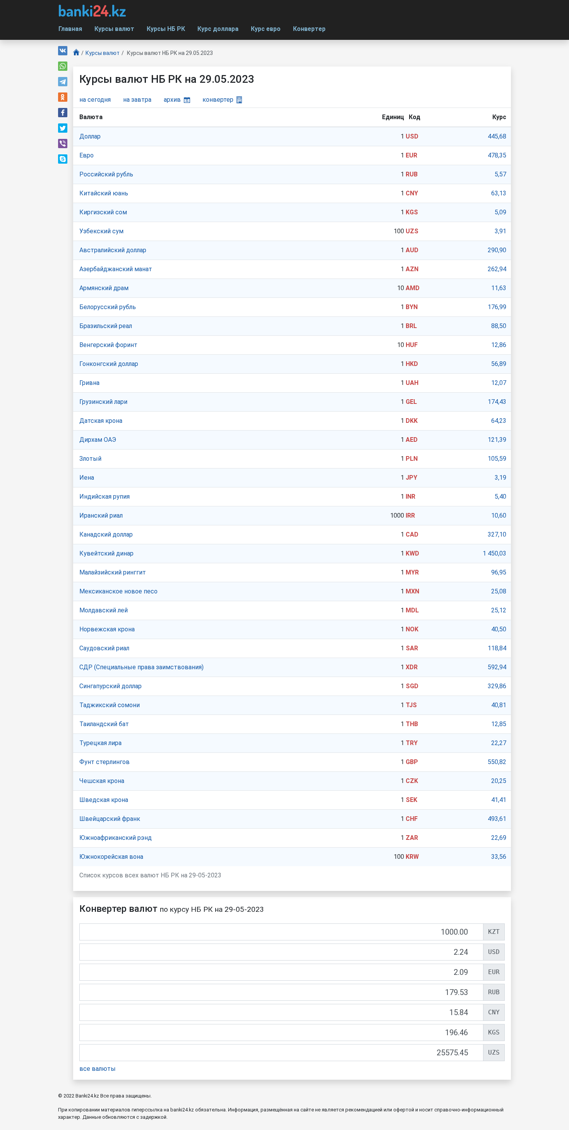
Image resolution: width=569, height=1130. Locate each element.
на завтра (137, 99)
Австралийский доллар (112, 250)
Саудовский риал (104, 648)
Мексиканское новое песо (118, 591)
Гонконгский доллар (108, 364)
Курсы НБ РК (166, 28)
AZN (412, 269)
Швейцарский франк (109, 818)
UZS (412, 231)
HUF (412, 345)
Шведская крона (103, 799)
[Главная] (76, 53)
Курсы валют (114, 28)
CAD (412, 534)
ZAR (412, 837)
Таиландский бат (104, 724)
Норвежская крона (107, 629)
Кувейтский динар (106, 553)
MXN (412, 591)
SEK (411, 799)
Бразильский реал (105, 326)
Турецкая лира (100, 743)
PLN (412, 458)
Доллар (90, 136)
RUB (412, 174)
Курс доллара (217, 28)
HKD (412, 364)
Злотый (90, 458)
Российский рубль (106, 174)
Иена (86, 477)
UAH (412, 382)
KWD (412, 553)
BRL (411, 326)
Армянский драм (104, 288)
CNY (412, 193)
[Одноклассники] (62, 97)
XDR (412, 667)
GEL (411, 401)
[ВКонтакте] (62, 50)
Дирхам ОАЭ (97, 439)
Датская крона (100, 420)
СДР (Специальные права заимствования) (141, 667)
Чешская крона (101, 781)
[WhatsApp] (62, 66)
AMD (413, 288)
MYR (412, 572)
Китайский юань (103, 193)
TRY (412, 743)
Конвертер (309, 28)
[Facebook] (62, 112)
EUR (411, 155)
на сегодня (95, 99)
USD (412, 136)
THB (412, 724)
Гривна (89, 382)
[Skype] (62, 159)
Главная (70, 28)
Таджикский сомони (109, 705)
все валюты (97, 1068)
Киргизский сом (103, 212)
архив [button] (172, 99)
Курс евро (266, 28)
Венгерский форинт (108, 345)
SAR (412, 648)
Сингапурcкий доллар (110, 686)
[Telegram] (62, 81)
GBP (412, 762)
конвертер (217, 99)
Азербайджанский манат (115, 269)
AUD (412, 250)
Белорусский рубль (107, 307)
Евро (86, 155)
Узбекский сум (101, 231)
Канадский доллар (106, 534)
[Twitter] (62, 128)
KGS (412, 212)
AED (412, 439)
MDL (412, 610)
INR (410, 496)
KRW (412, 856)
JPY (411, 477)
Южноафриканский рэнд (115, 837)
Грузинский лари (103, 401)
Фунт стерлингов (104, 762)
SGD (412, 686)
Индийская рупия (104, 496)
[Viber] (62, 143)
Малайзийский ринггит (112, 572)
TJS (411, 705)
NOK (412, 629)
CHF (412, 818)
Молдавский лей (103, 610)
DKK (412, 420)
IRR (410, 515)
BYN (412, 307)
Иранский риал (101, 515)
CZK (412, 781)
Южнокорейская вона (111, 856)
